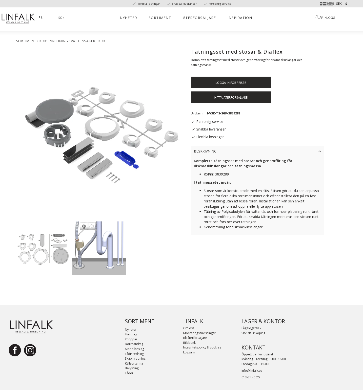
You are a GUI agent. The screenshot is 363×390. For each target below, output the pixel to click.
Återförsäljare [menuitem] (199, 17)
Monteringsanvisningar (199, 333)
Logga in (189, 352)
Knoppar (131, 339)
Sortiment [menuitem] (160, 17)
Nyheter (131, 329)
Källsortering (134, 363)
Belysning (132, 368)
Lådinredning (134, 354)
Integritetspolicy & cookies (202, 347)
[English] (330, 2)
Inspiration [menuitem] (239, 17)
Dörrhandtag (134, 344)
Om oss (188, 328)
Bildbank (189, 343)
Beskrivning (205, 151)
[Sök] (40, 17)
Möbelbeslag (134, 349)
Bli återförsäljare (195, 338)
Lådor (129, 373)
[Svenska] (323, 2)
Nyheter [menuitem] (128, 17)
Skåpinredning (135, 358)
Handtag (131, 334)
